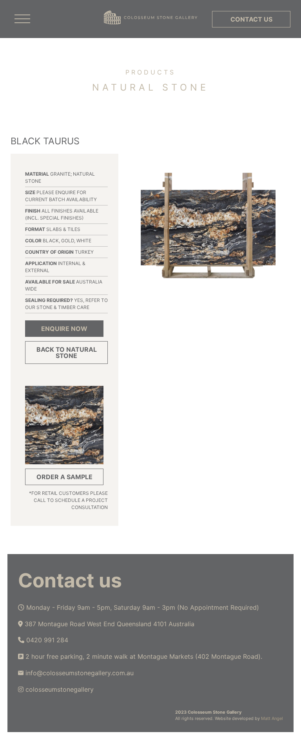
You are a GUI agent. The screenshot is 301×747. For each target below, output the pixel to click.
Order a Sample (64, 477)
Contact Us (251, 19)
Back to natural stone (66, 352)
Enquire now (64, 329)
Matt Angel (272, 718)
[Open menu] (22, 19)
